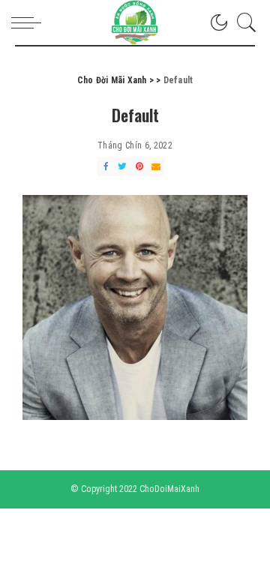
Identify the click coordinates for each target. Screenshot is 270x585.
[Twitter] (122, 167)
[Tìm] (243, 22)
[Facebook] (106, 167)
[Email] (156, 167)
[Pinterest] (139, 167)
